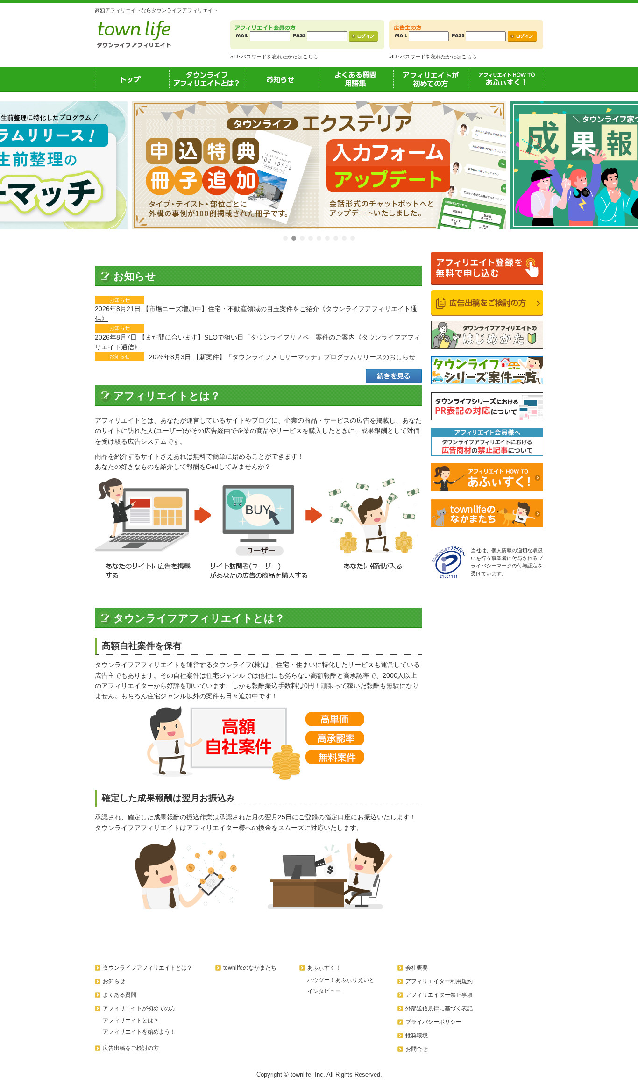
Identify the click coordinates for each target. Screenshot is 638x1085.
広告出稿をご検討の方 (131, 1048)
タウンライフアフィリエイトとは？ (207, 79)
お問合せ (416, 1049)
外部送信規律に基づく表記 (439, 1008)
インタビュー (324, 991)
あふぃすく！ (505, 79)
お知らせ (281, 79)
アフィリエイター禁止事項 (439, 995)
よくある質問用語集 (356, 79)
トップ (132, 79)
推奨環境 (416, 1035)
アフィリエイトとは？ (131, 1020)
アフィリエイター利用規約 (439, 981)
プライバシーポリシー (433, 1022)
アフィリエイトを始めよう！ (139, 1031)
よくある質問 (119, 995)
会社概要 (416, 967)
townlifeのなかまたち (249, 967)
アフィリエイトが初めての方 (431, 79)
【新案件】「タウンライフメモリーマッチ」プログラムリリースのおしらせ (304, 357)
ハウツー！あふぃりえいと (341, 980)
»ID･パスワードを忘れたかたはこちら (274, 56)
